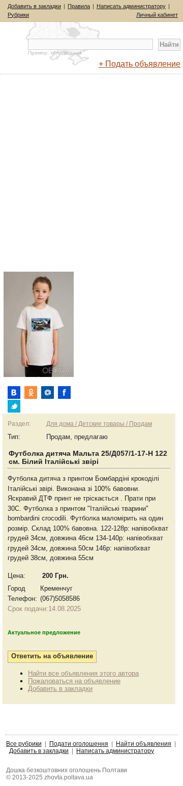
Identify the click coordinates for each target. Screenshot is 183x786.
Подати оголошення (78, 743)
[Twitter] (14, 406)
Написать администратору (131, 6)
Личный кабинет (157, 15)
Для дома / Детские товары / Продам (99, 423)
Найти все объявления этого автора (83, 673)
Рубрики (18, 15)
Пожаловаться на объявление (74, 681)
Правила (79, 6)
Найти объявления (143, 743)
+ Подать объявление (139, 64)
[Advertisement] (91, 178)
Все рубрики (24, 743)
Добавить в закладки (34, 6)
